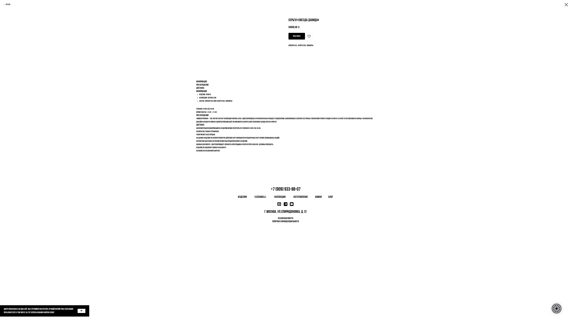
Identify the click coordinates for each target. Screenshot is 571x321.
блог (330, 197)
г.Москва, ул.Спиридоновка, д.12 (285, 212)
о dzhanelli (260, 197)
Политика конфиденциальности (285, 221)
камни (318, 197)
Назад (8, 4)
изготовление (301, 197)
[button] (296, 36)
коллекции (280, 197)
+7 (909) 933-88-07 (286, 189)
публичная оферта (285, 218)
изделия (242, 197)
